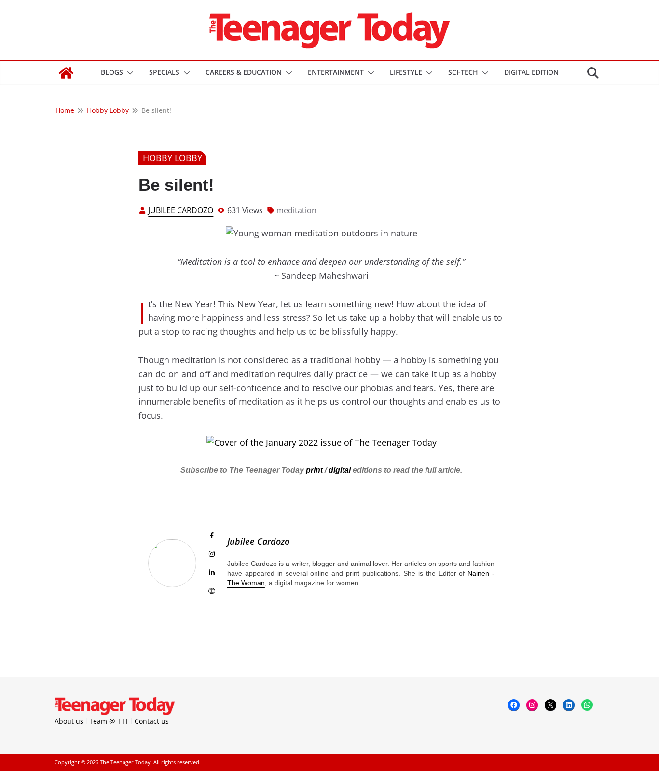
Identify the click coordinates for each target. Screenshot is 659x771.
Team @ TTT (109, 721)
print (314, 470)
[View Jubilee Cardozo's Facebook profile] (212, 535)
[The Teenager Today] (66, 72)
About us (69, 721)
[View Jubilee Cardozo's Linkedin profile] (212, 572)
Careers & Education (244, 72)
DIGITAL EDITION (531, 72)
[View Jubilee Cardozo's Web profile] (212, 591)
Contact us (152, 721)
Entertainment (336, 72)
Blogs (112, 72)
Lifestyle (406, 72)
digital (340, 470)
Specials (164, 72)
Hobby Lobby (172, 158)
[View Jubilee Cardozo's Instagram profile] (212, 554)
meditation (296, 210)
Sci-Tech (463, 72)
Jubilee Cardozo (180, 210)
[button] (128, 73)
